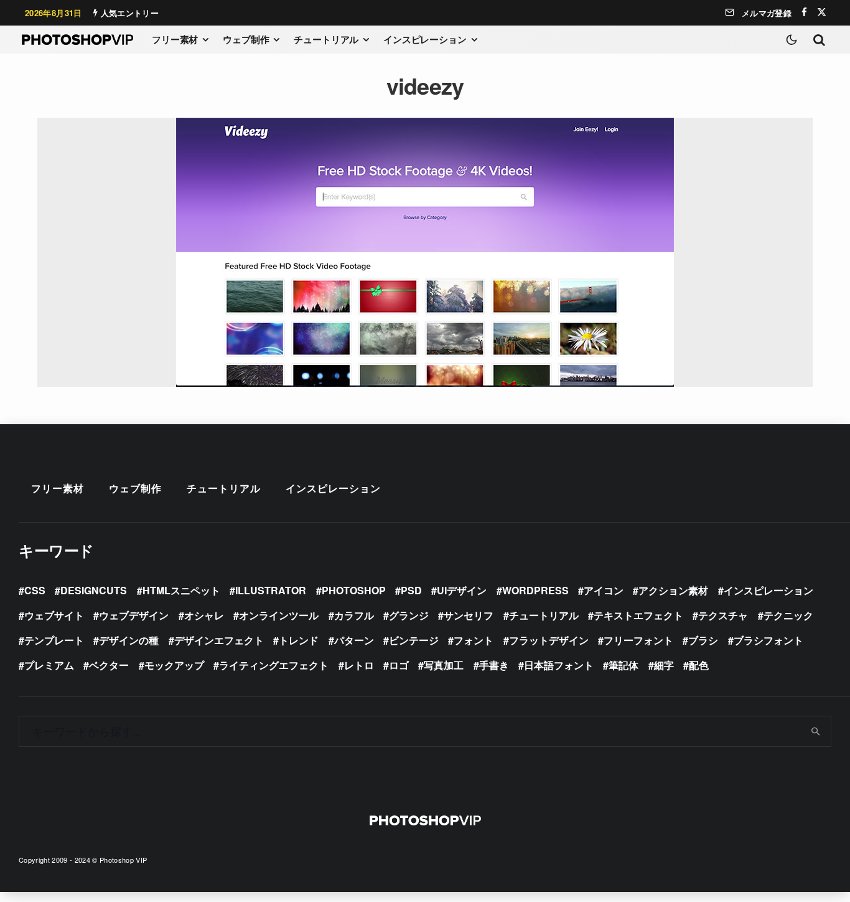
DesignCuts (93, 590)
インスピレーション (425, 39)
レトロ (359, 665)
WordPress (535, 590)
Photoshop (354, 590)
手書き (494, 665)
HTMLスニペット (181, 590)
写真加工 (444, 665)
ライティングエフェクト (274, 665)
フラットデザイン (549, 640)
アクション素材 (673, 590)
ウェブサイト (54, 615)
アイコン (603, 590)
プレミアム (49, 665)
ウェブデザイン (134, 615)
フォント (473, 640)
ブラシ (703, 640)
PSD (411, 590)
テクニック (788, 615)
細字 (664, 665)
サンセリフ (468, 615)
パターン (354, 640)
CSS (34, 590)
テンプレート (54, 640)
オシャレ (204, 615)
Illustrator (270, 590)
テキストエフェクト (638, 615)
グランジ (409, 615)
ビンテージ (414, 640)
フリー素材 (175, 39)
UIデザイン (462, 590)
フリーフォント (638, 640)
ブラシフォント (768, 640)
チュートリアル (326, 39)
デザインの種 (129, 640)
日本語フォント (559, 665)
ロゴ (399, 665)
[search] (816, 731)
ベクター (109, 665)
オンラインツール (279, 615)
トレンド (299, 640)
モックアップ (174, 665)
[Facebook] (804, 12)
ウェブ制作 (246, 39)
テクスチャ (723, 615)
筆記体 (623, 665)
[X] (821, 12)
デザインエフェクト (219, 640)
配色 (699, 665)
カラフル (354, 615)
